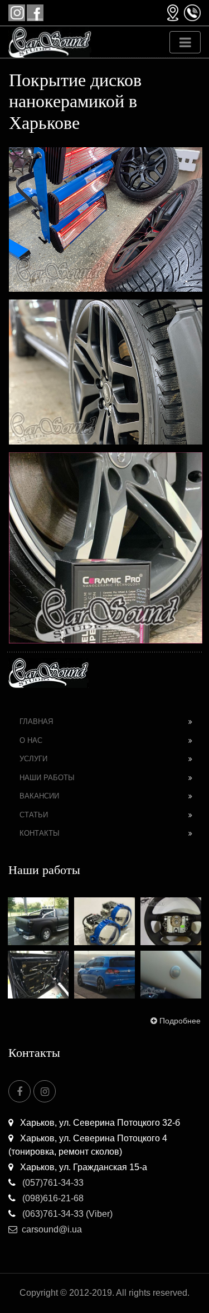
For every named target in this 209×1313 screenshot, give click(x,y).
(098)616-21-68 (52, 1198)
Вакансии (39, 796)
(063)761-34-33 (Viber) (66, 1214)
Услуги (33, 759)
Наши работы (47, 777)
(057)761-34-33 (52, 1182)
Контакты (40, 833)
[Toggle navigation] (185, 42)
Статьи (34, 815)
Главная (36, 721)
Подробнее (180, 1020)
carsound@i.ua (52, 1229)
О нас (31, 740)
